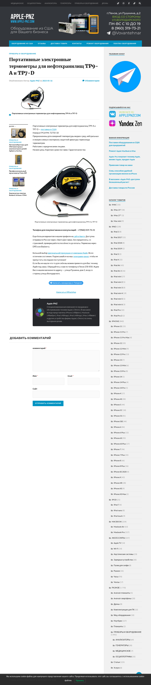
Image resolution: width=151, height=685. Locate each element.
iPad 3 (116, 254)
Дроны (117, 604)
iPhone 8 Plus (119, 466)
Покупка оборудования (124, 43)
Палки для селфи (121, 565)
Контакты (77, 43)
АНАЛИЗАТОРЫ (51, 3)
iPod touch (118, 516)
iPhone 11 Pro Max (121, 337)
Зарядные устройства (123, 560)
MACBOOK (117, 521)
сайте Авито (79, 236)
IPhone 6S (118, 438)
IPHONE (115, 321)
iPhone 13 (118, 360)
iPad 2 (116, 231)
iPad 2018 (118, 243)
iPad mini (117, 276)
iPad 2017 (118, 237)
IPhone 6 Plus (119, 432)
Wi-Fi (116, 548)
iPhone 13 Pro (119, 371)
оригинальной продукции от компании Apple (68, 253)
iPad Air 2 (118, 271)
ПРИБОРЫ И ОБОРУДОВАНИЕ (86, 3)
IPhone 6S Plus (120, 444)
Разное (117, 571)
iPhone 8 (117, 460)
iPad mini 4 (118, 293)
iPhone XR (118, 483)
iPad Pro (117, 310)
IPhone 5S (118, 416)
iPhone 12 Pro (119, 354)
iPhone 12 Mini (120, 349)
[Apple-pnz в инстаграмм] (123, 3)
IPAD (114, 226)
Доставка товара (59, 43)
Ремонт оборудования (98, 43)
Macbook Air (119, 527)
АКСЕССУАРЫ (118, 538)
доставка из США (49, 129)
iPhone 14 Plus (120, 382)
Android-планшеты (122, 593)
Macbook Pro (119, 532)
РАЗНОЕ (116, 588)
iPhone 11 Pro (119, 332)
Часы (116, 576)
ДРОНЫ (105, 3)
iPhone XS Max (120, 494)
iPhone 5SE (118, 421)
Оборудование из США (22, 43)
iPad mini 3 (118, 287)
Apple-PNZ (35, 81)
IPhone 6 (117, 427)
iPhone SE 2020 (120, 472)
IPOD (114, 500)
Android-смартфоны (122, 598)
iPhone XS (118, 488)
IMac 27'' (117, 215)
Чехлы (117, 582)
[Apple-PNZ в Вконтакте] (118, 3)
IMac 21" (117, 210)
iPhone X (117, 477)
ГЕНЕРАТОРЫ (65, 3)
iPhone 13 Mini (120, 365)
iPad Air (117, 265)
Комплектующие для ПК (124, 609)
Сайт (35, 389)
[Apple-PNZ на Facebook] (129, 3)
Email (70, 376)
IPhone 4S (118, 399)
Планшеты (118, 626)
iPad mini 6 (118, 304)
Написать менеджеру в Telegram (67, 283)
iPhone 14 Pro (119, 388)
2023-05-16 (47, 81)
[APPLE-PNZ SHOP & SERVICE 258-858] (75, 23)
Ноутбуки (118, 621)
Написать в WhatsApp (66, 292)
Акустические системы (123, 554)
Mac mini (117, 221)
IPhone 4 (117, 393)
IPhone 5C (118, 410)
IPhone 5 (117, 404)
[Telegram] (134, 3)
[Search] (140, 3)
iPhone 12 (118, 343)
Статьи (117, 662)
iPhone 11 (118, 326)
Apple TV (117, 543)
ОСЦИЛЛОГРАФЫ (34, 3)
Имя (35, 376)
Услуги (117, 668)
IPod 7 (116, 505)
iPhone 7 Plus (119, 455)
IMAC (114, 204)
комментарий (39, 348)
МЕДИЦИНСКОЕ (17, 3)
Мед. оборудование (122, 615)
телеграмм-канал (81, 256)
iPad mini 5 (118, 299)
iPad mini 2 (118, 282)
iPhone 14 (118, 376)
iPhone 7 (117, 449)
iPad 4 (116, 259)
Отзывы (42, 43)
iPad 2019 (118, 248)
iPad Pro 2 (118, 315)
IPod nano (118, 510)
